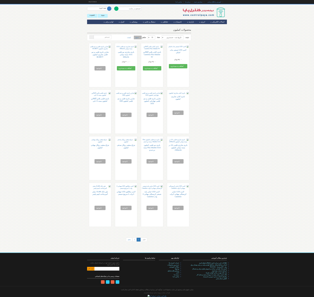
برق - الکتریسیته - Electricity (218, 267)
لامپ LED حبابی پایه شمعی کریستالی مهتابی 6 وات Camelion (152, 194)
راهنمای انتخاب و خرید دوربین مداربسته (215, 277)
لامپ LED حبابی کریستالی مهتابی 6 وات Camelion (178, 194)
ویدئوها (177, 269)
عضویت (92, 15)
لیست (129, 37)
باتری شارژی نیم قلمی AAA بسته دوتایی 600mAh (126, 54)
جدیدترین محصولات (173, 265)
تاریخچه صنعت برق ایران (219, 271)
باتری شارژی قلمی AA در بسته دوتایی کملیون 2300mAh (178, 147)
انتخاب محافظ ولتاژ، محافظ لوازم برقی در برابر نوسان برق (209, 265)
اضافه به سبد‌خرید (177, 66)
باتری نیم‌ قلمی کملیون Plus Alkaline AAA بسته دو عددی (152, 147)
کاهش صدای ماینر (221, 278)
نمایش (144, 37)
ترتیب (187, 37)
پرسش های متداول (173, 271)
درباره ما (187, 2)
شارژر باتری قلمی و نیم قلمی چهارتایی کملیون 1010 (152, 101)
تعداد (158, 37)
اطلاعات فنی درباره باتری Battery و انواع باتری (213, 263)
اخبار (177, 273)
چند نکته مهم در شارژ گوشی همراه (216, 273)
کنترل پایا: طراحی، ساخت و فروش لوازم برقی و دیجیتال (209, 269)
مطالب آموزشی (174, 267)
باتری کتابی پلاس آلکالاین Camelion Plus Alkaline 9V (152, 54)
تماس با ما (179, 2)
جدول (137, 37)
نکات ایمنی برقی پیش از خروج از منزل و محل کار (212, 275)
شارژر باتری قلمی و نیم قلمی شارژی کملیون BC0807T (100, 54)
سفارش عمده (198, 2)
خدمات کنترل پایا (174, 263)
